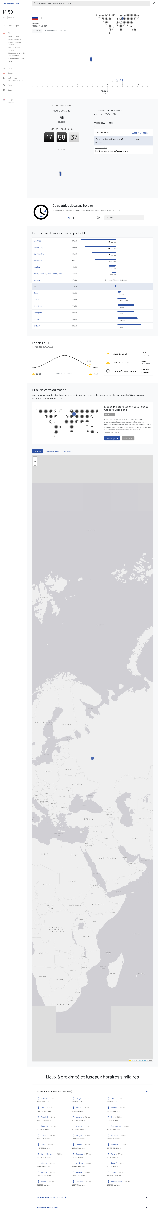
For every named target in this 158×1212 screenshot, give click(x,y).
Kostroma (42, 1126)
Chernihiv (77, 1181)
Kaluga (76, 1098)
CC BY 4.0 (109, 415)
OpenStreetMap (141, 1060)
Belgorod (77, 1154)
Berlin (36, 273)
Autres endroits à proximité (51, 1197)
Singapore (38, 313)
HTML (61, 149)
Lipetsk (42, 1135)
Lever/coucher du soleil (16, 58)
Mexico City (38, 247)
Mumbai (37, 299)
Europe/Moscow (140, 132)
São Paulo (38, 260)
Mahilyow (77, 1163)
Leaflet (133, 1060)
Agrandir (128, 438)
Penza (41, 1181)
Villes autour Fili (54, 1091)
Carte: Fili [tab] (37, 451)
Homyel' (112, 1163)
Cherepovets (114, 1126)
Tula (110, 1098)
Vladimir (112, 1108)
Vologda (77, 1135)
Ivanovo (77, 1117)
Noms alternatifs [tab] (52, 451)
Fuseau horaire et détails (14, 43)
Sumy (111, 1154)
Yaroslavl (42, 1117)
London (37, 267)
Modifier (11, 18)
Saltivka (42, 1172)
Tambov (77, 1144)
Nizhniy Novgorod (45, 1154)
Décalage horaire (14, 39)
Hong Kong (38, 306)
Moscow (37, 280)
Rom (60, 273)
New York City (39, 254)
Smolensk (112, 1135)
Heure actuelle (13, 36)
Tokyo (36, 319)
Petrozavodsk (114, 1181)
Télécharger (112, 438)
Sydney (37, 326)
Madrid (54, 273)
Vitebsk (42, 1163)
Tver (40, 1108)
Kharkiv (111, 1172)
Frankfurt (42, 273)
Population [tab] (68, 451)
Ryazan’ (77, 1108)
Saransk (77, 1172)
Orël (110, 1117)
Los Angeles (39, 241)
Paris (49, 273)
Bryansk (77, 1126)
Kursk (41, 1144)
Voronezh (112, 1144)
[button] (14, 73)
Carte (10, 61)
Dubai (36, 293)
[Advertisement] (92, 58)
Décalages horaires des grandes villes (16, 54)
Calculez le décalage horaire (15, 49)
